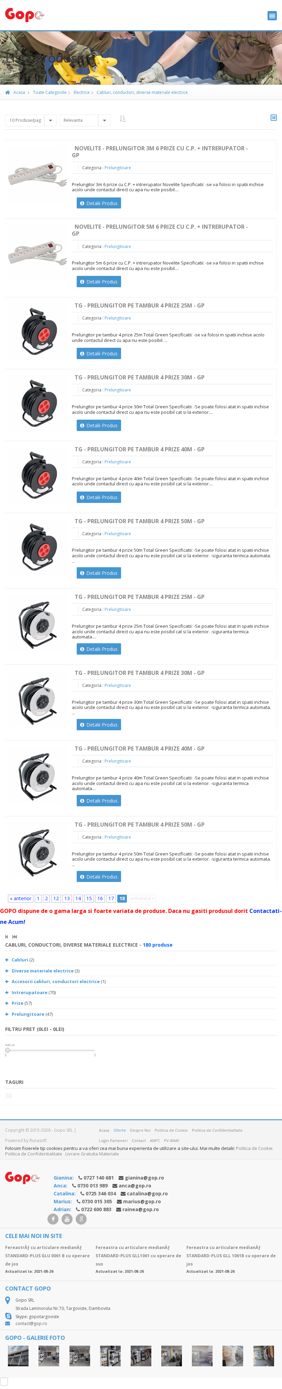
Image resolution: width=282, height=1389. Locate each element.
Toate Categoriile (49, 92)
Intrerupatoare (29, 992)
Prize (17, 1003)
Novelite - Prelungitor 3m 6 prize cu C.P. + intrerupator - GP (160, 151)
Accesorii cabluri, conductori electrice (56, 981)
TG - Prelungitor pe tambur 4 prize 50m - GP (140, 521)
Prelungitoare (118, 168)
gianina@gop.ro (144, 1177)
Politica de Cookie (171, 1130)
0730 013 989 (92, 1185)
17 (111, 898)
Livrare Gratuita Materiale (92, 1154)
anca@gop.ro (135, 1185)
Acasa (19, 92)
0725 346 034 (101, 1193)
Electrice (81, 92)
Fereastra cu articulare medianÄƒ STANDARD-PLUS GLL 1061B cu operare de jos (231, 1256)
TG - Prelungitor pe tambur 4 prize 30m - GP (140, 377)
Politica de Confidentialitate (217, 1130)
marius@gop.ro (142, 1201)
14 (78, 898)
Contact (139, 1140)
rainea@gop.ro (140, 1209)
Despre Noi (140, 1130)
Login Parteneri (113, 1140)
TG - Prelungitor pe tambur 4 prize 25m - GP (140, 305)
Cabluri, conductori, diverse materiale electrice (142, 92)
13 (67, 898)
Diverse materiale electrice (43, 971)
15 (89, 898)
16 (100, 898)
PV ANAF (172, 1140)
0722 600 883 (96, 1209)
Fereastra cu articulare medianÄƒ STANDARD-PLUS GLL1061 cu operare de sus (138, 1256)
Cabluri (20, 960)
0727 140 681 (99, 1177)
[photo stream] (18, 1356)
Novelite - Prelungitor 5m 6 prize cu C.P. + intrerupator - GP (160, 230)
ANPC (155, 1140)
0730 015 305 (97, 1201)
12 (56, 898)
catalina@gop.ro (147, 1193)
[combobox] (31, 120)
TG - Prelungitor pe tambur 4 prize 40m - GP (140, 449)
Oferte (119, 1130)
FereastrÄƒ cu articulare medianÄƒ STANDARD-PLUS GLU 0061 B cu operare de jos (47, 1256)
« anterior (20, 898)
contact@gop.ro (31, 1323)
